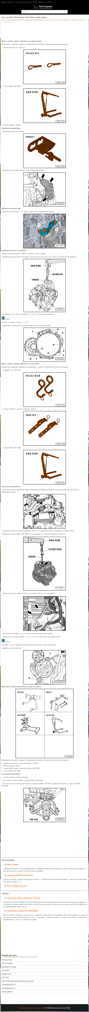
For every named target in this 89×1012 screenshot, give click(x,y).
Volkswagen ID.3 (9, 985)
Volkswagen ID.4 (9, 988)
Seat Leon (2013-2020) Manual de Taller (13, 20)
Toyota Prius (7, 992)
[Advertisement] (44, 32)
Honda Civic (41, 2)
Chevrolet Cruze (27, 2)
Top (25, 1008)
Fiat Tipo (35, 2)
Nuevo (21, 1008)
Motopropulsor (29, 20)
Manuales (3, 2)
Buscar (41, 1008)
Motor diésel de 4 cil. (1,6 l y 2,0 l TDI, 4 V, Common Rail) (50, 20)
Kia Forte (48, 2)
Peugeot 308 (10, 2)
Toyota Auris (18, 2)
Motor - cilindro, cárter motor (75, 20)
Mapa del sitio (33, 1008)
